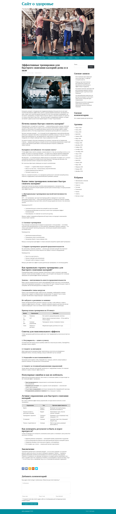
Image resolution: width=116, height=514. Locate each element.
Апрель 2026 (78, 136)
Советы (70, 58)
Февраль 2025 (79, 167)
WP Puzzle (92, 511)
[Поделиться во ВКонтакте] (26, 468)
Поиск (75, 64)
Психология (62, 58)
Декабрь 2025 (79, 145)
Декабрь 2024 (79, 171)
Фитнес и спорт (41, 58)
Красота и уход (52, 58)
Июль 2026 (78, 129)
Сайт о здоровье (37, 3)
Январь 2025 (78, 169)
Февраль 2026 (79, 140)
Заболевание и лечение (81, 180)
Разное (77, 58)
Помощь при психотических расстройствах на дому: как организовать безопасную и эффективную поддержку (82, 84)
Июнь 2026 (78, 132)
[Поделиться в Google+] (33, 468)
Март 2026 (78, 138)
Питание (77, 187)
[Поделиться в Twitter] (36, 468)
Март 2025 (78, 164)
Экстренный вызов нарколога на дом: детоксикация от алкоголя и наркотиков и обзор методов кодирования (84, 98)
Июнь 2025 (78, 158)
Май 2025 (77, 160)
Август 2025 (78, 153)
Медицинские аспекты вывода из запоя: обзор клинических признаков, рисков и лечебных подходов (84, 104)
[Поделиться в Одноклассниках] (29, 468)
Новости (77, 185)
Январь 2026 (78, 143)
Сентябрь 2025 (79, 151)
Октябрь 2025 (79, 149)
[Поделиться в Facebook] (23, 468)
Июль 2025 (78, 156)
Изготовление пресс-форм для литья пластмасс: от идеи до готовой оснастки (83, 78)
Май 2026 (77, 134)
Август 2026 (78, 127)
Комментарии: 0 (38, 72)
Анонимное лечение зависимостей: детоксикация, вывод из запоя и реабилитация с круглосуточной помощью (84, 91)
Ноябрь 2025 (78, 147)
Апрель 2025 (78, 162)
